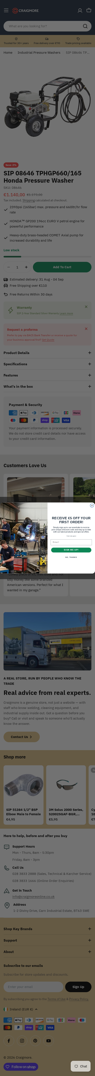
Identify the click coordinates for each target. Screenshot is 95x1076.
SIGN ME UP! (71, 550)
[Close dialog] (92, 505)
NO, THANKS (71, 557)
